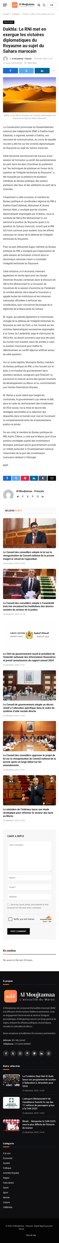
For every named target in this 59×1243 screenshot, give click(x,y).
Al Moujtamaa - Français (21, 59)
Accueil (6, 14)
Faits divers (8, 1183)
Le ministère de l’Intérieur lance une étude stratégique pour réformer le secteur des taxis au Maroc (28, 813)
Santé (5, 1187)
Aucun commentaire (14, 63)
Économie (7, 1158)
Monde (6, 1197)
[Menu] (5, 5)
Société (6, 1163)
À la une (6, 1153)
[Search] (39, 5)
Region (6, 1178)
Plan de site (31, 1235)
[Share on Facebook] (10, 70)
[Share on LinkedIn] (42, 70)
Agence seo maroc (32, 1229)
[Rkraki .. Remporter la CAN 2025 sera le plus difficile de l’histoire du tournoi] (11, 1125)
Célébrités (7, 1207)
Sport (5, 1192)
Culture (6, 1202)
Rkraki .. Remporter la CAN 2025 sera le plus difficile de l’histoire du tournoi (39, 1124)
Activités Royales (11, 1173)
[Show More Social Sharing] (53, 70)
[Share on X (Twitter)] (26, 70)
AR (51, 5)
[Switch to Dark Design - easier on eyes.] (44, 5)
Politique (16, 14)
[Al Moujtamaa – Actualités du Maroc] (23, 5)
